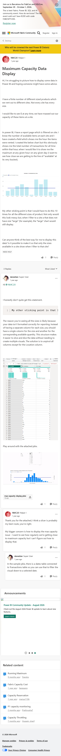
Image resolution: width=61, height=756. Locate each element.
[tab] (29, 652)
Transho (25, 677)
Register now (9, 23)
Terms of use (42, 740)
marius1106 (24, 699)
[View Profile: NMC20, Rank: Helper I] (5, 59)
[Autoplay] (26, 652)
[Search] (38, 33)
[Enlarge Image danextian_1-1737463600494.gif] (30, 468)
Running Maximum (17, 673)
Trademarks (7, 746)
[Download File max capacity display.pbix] (30, 497)
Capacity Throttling (17, 717)
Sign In (54, 33)
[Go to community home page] (22, 33)
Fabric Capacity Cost (18, 684)
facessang (23, 688)
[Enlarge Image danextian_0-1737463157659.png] (30, 399)
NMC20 (14, 57)
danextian (14, 277)
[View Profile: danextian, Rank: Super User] (6, 278)
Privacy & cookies (26, 740)
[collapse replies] (30, 274)
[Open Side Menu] (4, 33)
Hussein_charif (28, 721)
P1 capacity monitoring (19, 706)
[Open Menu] (57, 41)
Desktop (8, 41)
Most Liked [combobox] (51, 268)
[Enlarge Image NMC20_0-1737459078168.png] (30, 185)
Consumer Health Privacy (39, 750)
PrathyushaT (27, 710)
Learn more (35, 50)
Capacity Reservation (18, 695)
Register (46, 33)
